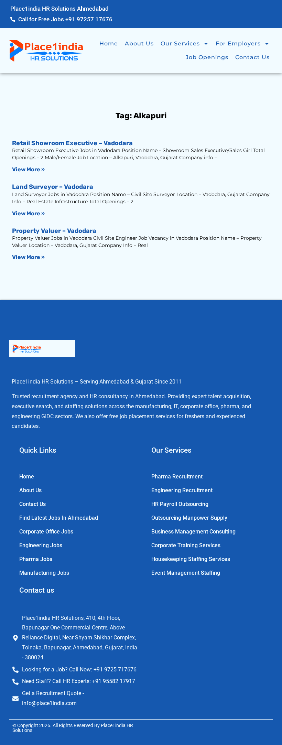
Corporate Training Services (185, 545)
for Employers (238, 43)
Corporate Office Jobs (46, 531)
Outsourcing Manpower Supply (189, 518)
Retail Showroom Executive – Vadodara (72, 143)
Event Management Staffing (185, 573)
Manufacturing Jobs (44, 573)
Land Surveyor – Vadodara (52, 187)
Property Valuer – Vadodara (54, 231)
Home (108, 43)
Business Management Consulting (193, 531)
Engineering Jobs (40, 545)
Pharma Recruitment (177, 476)
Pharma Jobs (35, 559)
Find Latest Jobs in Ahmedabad (58, 518)
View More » (28, 169)
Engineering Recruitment (182, 490)
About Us (139, 43)
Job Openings (207, 57)
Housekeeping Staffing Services (190, 559)
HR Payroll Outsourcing (179, 504)
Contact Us (252, 57)
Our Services (180, 43)
